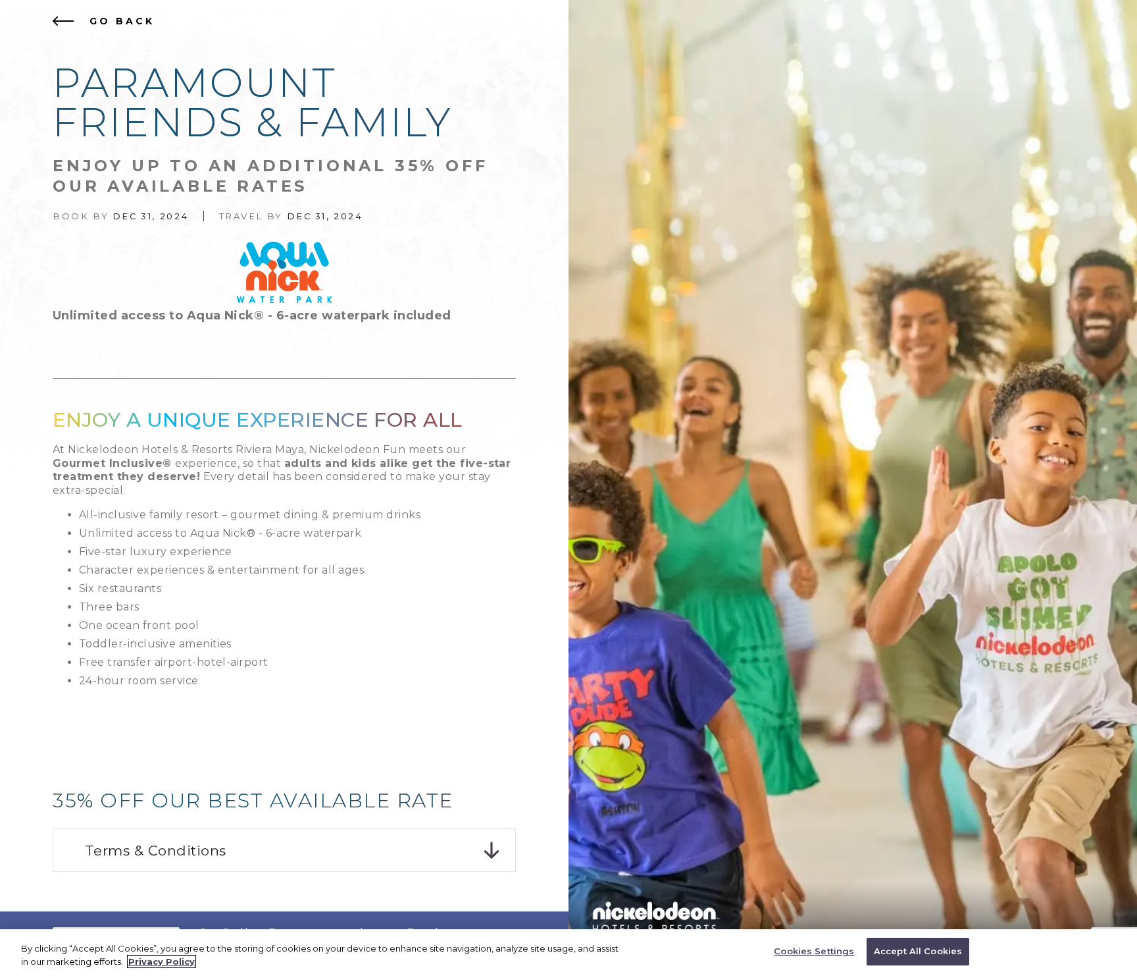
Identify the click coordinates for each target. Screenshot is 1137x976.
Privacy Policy (161, 961)
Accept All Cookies (918, 951)
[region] (568, 952)
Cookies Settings (814, 951)
